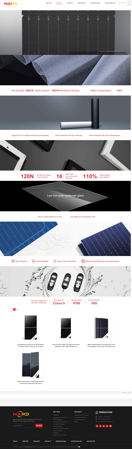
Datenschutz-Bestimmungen (61, 446)
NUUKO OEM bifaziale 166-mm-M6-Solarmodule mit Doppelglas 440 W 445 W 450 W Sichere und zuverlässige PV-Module (101, 345)
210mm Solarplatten (57, 419)
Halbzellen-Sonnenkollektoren (60, 435)
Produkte (59, 3)
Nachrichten (91, 441)
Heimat (15, 441)
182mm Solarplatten (57, 430)
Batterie (76, 421)
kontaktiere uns (110, 3)
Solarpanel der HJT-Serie (79, 417)
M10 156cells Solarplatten (58, 424)
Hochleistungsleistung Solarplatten (61, 428)
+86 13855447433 (106, 416)
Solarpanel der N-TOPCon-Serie (81, 415)
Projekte (70, 3)
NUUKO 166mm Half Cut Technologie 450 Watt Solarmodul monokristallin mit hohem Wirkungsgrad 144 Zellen (30, 382)
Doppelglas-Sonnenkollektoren (60, 417)
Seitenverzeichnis (47, 446)
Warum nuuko (81, 3)
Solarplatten (56, 415)
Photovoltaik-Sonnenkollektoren (60, 421)
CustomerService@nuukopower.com (105, 421)
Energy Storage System (79, 419)
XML (53, 446)
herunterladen (95, 3)
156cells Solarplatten (57, 426)
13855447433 (105, 412)
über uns (48, 3)
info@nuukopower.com (106, 419)
